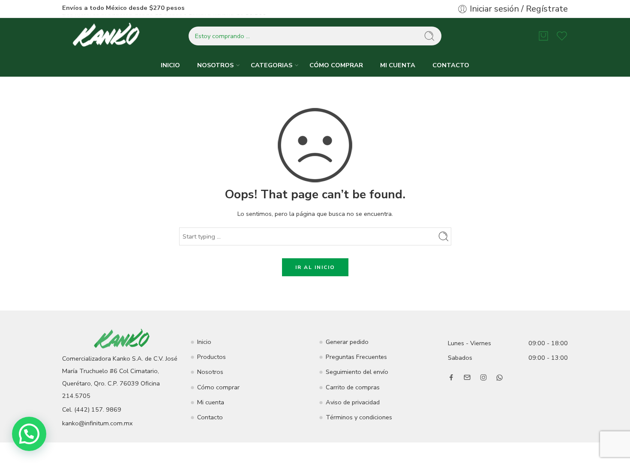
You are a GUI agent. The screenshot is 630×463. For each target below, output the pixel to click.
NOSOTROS (215, 65)
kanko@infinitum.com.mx (97, 423)
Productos (211, 356)
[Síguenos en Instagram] (483, 377)
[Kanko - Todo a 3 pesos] (107, 36)
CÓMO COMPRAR (336, 65)
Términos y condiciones (359, 417)
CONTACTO (450, 65)
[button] (29, 434)
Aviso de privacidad (353, 402)
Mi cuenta (210, 402)
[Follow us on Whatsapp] (499, 377)
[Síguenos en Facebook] (451, 377)
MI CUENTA (397, 65)
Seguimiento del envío (357, 371)
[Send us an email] (467, 377)
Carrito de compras (353, 387)
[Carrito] (543, 36)
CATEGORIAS (271, 65)
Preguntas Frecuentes (356, 356)
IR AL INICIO (315, 267)
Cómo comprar (218, 387)
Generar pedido (347, 342)
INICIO (170, 65)
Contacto (210, 417)
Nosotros (210, 371)
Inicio (204, 342)
